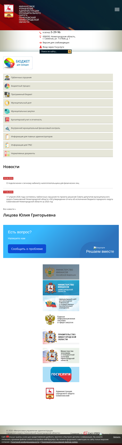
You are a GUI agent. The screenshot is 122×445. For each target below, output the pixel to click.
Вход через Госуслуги (53, 47)
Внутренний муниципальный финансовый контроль (35, 128)
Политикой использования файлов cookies (59, 442)
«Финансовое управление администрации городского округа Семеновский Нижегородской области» (33, 431)
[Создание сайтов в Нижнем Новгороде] (91, 433)
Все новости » (9, 209)
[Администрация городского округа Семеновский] (61, 393)
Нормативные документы (23, 153)
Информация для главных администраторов (31, 136)
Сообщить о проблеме (27, 249)
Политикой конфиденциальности (25, 442)
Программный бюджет (21, 94)
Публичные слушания (21, 77)
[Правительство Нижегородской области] (61, 336)
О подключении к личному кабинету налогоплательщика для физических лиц (42, 183)
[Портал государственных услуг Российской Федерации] (61, 374)
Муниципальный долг (21, 102)
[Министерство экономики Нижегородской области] (61, 355)
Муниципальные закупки (23, 111)
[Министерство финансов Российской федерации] (61, 272)
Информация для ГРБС (21, 145)
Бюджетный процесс (20, 86)
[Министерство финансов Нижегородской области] (61, 288)
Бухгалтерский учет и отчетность (26, 119)
